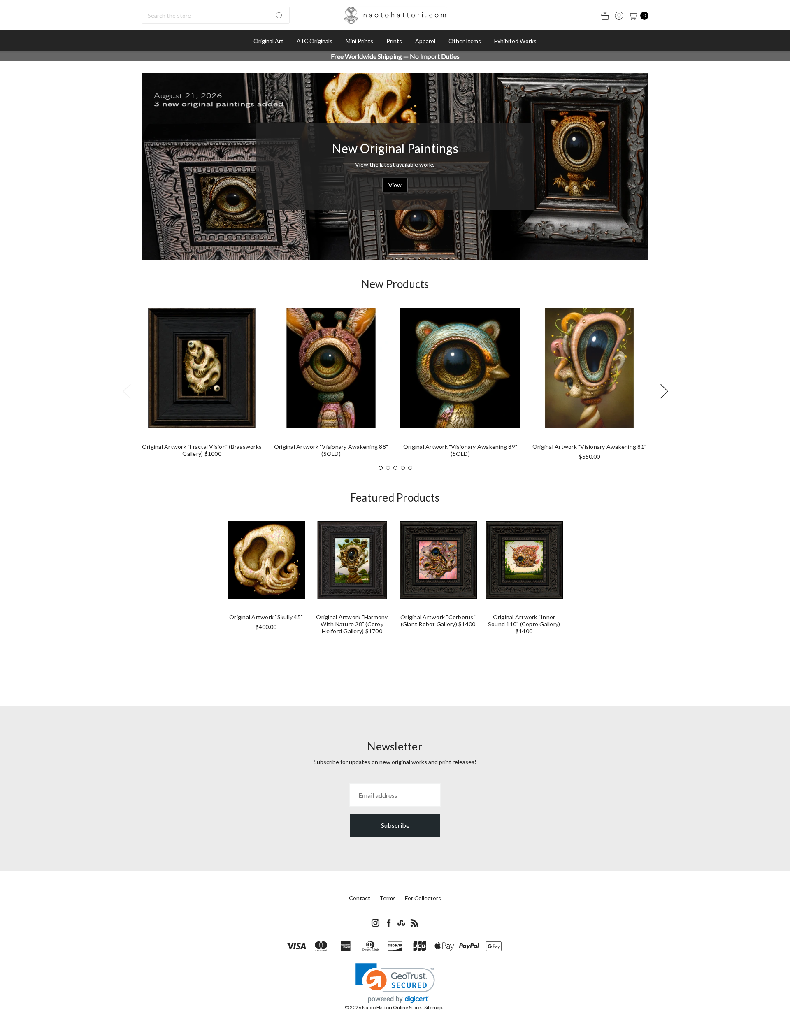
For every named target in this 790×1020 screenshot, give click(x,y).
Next (664, 390)
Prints (394, 40)
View (395, 184)
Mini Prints (359, 40)
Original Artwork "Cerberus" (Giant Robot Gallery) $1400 (438, 620)
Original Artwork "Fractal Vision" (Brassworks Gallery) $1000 (202, 450)
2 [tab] (388, 468)
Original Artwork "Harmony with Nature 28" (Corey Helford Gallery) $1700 (352, 623)
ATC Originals (314, 40)
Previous (126, 390)
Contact (359, 898)
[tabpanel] (202, 386)
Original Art (268, 40)
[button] (395, 983)
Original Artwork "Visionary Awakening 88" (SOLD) (331, 450)
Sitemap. (433, 1007)
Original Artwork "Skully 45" (266, 616)
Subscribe (395, 825)
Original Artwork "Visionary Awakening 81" (589, 446)
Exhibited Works (515, 40)
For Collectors (423, 898)
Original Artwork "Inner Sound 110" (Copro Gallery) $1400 (524, 623)
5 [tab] (410, 468)
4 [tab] (403, 468)
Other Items (464, 40)
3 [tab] (395, 468)
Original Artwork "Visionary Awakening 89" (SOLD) (460, 450)
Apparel (425, 40)
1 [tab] (381, 468)
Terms (387, 898)
